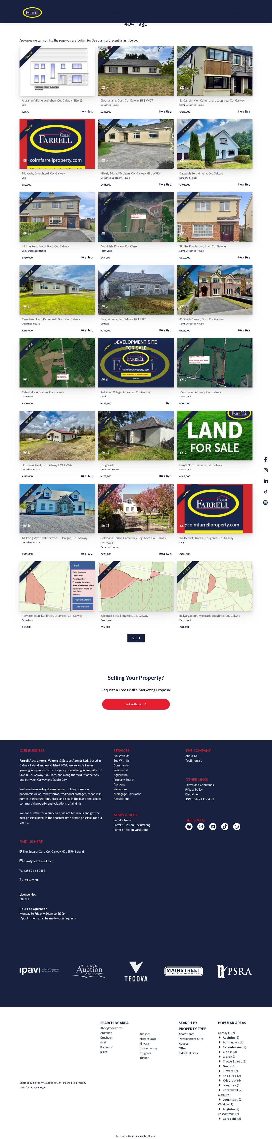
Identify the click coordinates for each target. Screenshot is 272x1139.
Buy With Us (121, 760)
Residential (121, 770)
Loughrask (107, 465)
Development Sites (191, 1039)
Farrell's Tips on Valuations (131, 830)
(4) (232, 1080)
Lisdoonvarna (148, 1048)
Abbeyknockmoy (111, 1028)
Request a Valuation (171, 13)
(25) (224, 1095)
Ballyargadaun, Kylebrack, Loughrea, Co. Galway (52, 616)
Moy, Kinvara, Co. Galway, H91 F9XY (123, 319)
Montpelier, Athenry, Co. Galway (200, 392)
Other (182, 1048)
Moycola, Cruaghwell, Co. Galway (43, 173)
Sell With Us (121, 756)
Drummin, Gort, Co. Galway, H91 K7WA (47, 465)
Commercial (121, 765)
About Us (191, 756)
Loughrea (146, 1053)
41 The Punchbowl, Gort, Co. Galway (45, 246)
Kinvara (144, 1043)
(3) (230, 1052)
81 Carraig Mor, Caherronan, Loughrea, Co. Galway (212, 100)
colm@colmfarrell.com (38, 861)
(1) (225, 1104)
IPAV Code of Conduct (199, 799)
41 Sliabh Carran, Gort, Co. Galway (201, 319)
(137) (226, 1033)
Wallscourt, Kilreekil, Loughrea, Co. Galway (206, 538)
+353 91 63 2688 (34, 871)
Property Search (124, 780)
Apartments (186, 1034)
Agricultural (121, 775)
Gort (103, 1042)
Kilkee (104, 1052)
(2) (231, 1037)
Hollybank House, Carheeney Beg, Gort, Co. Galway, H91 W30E (133, 540)
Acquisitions (121, 799)
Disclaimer (192, 794)
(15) (229, 1066)
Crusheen (106, 1037)
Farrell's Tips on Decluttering (132, 825)
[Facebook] (189, 826)
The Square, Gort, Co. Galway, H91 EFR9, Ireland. (54, 851)
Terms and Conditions (199, 785)
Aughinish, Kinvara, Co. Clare (119, 246)
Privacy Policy (194, 789)
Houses (183, 1043)
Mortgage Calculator (127, 794)
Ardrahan (106, 1033)
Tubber (144, 1058)
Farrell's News (122, 820)
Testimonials (193, 760)
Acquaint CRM (53, 1082)
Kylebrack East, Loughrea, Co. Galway (124, 616)
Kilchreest (106, 1047)
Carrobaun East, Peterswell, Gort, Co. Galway (51, 319)
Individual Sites (188, 1053)
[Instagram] (200, 826)
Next (134, 638)
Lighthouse (150, 1136)
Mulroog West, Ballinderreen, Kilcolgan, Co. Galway (54, 538)
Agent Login (39, 1087)
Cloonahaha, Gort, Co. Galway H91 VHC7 (127, 100)
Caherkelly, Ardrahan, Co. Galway (43, 392)
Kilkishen (145, 1034)
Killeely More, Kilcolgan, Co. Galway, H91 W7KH (130, 173)
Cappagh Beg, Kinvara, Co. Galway (201, 173)
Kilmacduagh (148, 1039)
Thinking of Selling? (138, 13)
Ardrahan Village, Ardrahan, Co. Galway (126, 392)
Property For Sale (202, 13)
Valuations (120, 789)
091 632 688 (31, 880)
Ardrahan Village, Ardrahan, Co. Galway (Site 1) (52, 100)
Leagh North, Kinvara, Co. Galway (200, 465)
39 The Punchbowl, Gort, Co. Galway (202, 246)
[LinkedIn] (212, 826)
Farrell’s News (229, 13)
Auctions (119, 784)
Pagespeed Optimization (128, 1136)
